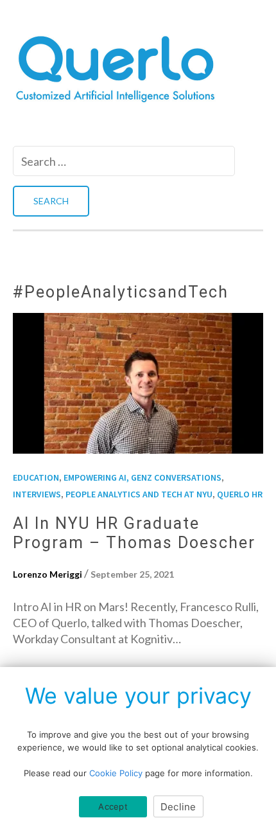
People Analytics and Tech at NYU (138, 494)
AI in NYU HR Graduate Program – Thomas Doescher (134, 533)
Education (36, 477)
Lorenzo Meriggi (47, 574)
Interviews (37, 494)
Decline (178, 807)
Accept (113, 806)
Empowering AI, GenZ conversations (142, 477)
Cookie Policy (115, 773)
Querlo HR (240, 494)
